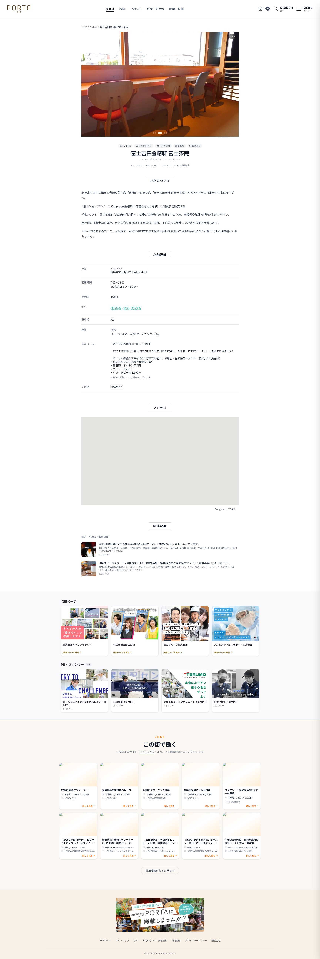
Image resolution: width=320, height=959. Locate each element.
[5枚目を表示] (166, 133)
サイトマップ (122, 940)
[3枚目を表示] (160, 133)
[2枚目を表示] (155, 133)
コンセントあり (143, 145)
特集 (122, 9)
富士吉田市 (125, 145)
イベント (136, 9)
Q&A (136, 940)
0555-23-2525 (125, 308)
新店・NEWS (155, 9)
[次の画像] (232, 84)
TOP (84, 27)
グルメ (110, 9)
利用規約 (175, 940)
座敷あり (179, 145)
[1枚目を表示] (153, 133)
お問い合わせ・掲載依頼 (155, 940)
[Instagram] (260, 9)
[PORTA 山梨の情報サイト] (18, 9)
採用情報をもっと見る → (160, 870)
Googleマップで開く (225, 509)
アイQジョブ (147, 752)
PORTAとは (105, 940)
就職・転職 (176, 9)
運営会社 (215, 940)
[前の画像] (87, 84)
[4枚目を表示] (164, 133)
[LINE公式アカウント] (267, 9)
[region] (160, 84)
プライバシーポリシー (196, 940)
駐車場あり (194, 145)
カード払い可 (163, 145)
